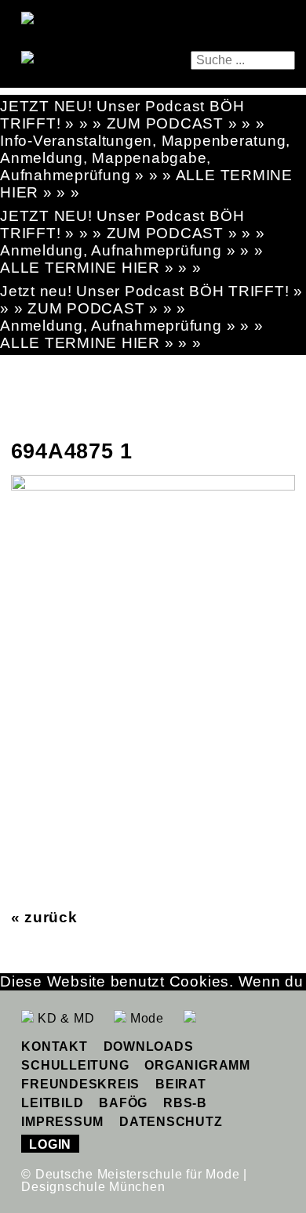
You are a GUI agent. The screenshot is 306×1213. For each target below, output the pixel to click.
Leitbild (52, 1103)
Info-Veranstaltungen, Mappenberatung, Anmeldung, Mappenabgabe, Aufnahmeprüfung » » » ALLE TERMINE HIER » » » (146, 166)
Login (50, 1144)
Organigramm (197, 1065)
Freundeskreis (80, 1084)
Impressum (62, 1121)
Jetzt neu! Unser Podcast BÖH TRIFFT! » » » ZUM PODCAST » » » (151, 300)
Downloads (149, 1046)
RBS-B (185, 1103)
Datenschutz (170, 1121)
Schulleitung (75, 1065)
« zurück (44, 917)
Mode (145, 1018)
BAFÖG (123, 1103)
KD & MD (64, 1018)
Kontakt (54, 1046)
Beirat (180, 1084)
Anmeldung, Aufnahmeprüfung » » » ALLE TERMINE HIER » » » (131, 259)
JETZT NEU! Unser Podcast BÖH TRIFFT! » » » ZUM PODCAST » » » (132, 115)
